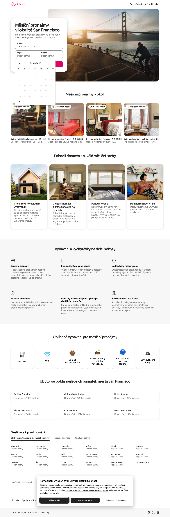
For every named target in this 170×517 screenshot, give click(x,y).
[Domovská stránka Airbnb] (17, 4)
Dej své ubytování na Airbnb (144, 4)
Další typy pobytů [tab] (82, 438)
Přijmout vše (54, 500)
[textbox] (27, 55)
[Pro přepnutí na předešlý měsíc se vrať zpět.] (20, 63)
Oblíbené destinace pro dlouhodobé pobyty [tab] (30, 438)
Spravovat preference (115, 500)
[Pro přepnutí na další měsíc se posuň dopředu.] (51, 63)
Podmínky (44, 512)
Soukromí (34, 512)
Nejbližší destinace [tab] (62, 438)
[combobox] (39, 46)
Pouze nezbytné (85, 500)
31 (20, 102)
